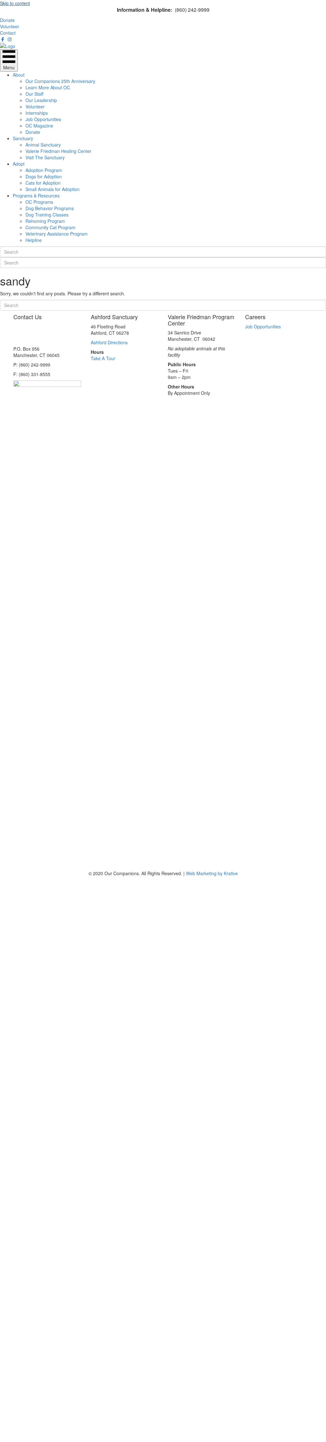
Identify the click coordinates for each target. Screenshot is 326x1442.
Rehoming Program (45, 221)
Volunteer (35, 106)
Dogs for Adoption (43, 176)
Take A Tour (103, 358)
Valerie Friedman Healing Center (58, 151)
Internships (36, 113)
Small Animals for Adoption (52, 189)
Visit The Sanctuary (45, 157)
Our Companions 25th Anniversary (60, 81)
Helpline (33, 240)
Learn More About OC (47, 87)
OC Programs (39, 202)
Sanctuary (23, 138)
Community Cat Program (50, 227)
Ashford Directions (109, 342)
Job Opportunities (43, 119)
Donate (32, 132)
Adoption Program (43, 170)
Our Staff (34, 94)
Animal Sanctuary (43, 144)
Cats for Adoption (42, 183)
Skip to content (15, 3)
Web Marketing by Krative (212, 873)
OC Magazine (39, 125)
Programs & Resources (36, 195)
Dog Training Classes (46, 214)
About (19, 75)
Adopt (19, 164)
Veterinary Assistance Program (56, 233)
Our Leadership (41, 100)
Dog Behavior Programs (49, 208)
